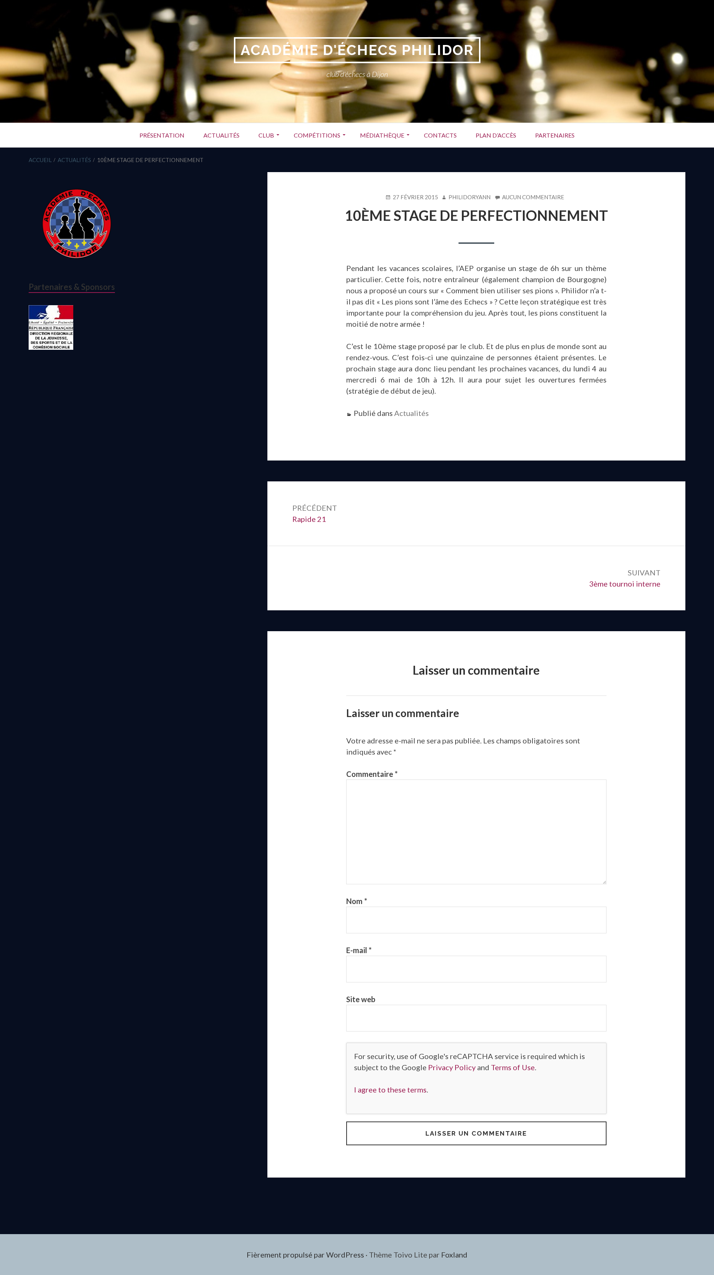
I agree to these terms (390, 1089)
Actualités (221, 135)
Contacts (440, 135)
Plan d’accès (496, 135)
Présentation (161, 135)
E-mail (359, 950)
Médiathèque (382, 135)
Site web (360, 999)
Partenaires (555, 135)
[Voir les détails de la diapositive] (51, 327)
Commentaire (372, 773)
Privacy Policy (452, 1067)
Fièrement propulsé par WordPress (305, 1254)
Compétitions (317, 135)
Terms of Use (513, 1067)
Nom (356, 901)
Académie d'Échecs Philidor (357, 50)
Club (266, 135)
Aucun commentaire (533, 197)
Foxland (454, 1254)
